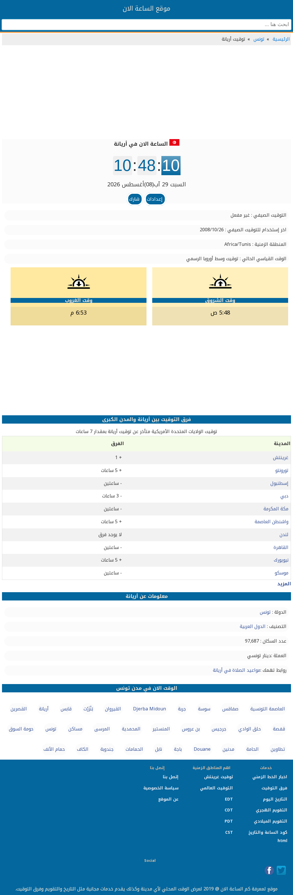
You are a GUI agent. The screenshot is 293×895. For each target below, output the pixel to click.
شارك (134, 199)
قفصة (279, 728)
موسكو (281, 572)
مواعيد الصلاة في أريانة (236, 670)
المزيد (284, 583)
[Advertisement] (146, 93)
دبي (284, 495)
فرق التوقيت (274, 788)
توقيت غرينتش (218, 777)
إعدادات (155, 199)
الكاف (82, 749)
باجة (178, 749)
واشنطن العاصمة (271, 521)
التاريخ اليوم (275, 799)
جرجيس (219, 728)
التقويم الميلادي (270, 821)
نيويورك (281, 560)
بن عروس (191, 728)
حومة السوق (21, 728)
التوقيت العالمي (216, 788)
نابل (158, 749)
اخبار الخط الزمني (269, 777)
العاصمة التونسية (267, 708)
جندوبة (107, 749)
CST (229, 832)
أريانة (44, 708)
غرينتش (280, 457)
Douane (202, 749)
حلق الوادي (249, 728)
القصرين (19, 708)
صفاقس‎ (230, 708)
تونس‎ (50, 728)
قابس (66, 708)
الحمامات (134, 749)
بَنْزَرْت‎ (88, 708)
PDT (229, 821)
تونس (259, 39)
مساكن (75, 728)
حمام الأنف (54, 749)
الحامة (252, 749)
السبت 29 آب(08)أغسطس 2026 (146, 184)
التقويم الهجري (271, 810)
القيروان (113, 708)
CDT (229, 810)
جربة (182, 708)
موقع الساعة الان (146, 9)
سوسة (204, 708)
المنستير (161, 728)
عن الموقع (168, 799)
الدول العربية (253, 626)
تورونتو (281, 470)
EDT (229, 799)
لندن (284, 534)
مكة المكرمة (276, 508)
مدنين (228, 749)
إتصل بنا (171, 777)
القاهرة (281, 547)
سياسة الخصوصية (161, 788)
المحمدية (131, 728)
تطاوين (278, 749)
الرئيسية (281, 39)
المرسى (102, 728)
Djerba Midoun (149, 708)
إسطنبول (279, 483)
